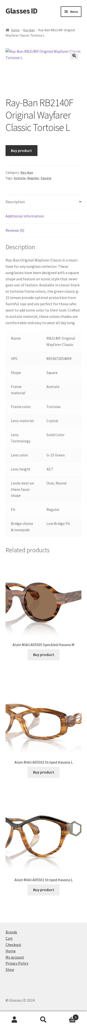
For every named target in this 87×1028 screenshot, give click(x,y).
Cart (9, 938)
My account (15, 957)
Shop (10, 969)
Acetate (20, 178)
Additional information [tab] (25, 216)
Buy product (21, 150)
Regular (33, 178)
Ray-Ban (29, 30)
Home (15, 30)
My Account (14, 1020)
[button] (74, 56)
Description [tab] (15, 201)
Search (43, 1020)
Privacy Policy (17, 963)
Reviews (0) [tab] (15, 230)
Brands (11, 932)
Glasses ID (21, 11)
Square (46, 178)
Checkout (13, 944)
